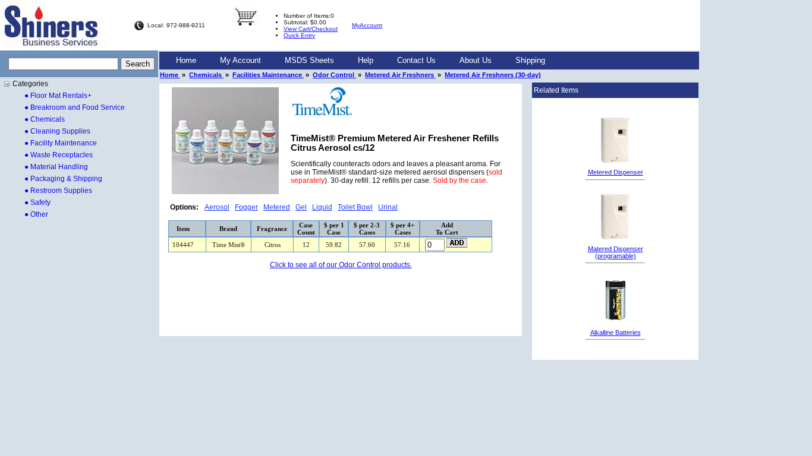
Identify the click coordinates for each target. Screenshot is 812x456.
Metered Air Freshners (400, 74)
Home (186, 60)
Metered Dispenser (615, 172)
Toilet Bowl (355, 207)
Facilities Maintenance (268, 74)
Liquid (322, 207)
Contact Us (416, 60)
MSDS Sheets (309, 60)
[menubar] (360, 60)
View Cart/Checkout (311, 29)
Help (365, 60)
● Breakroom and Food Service (74, 107)
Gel (301, 207)
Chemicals (206, 74)
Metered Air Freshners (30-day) (493, 74)
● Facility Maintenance (60, 143)
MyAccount (367, 25)
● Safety (37, 202)
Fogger (246, 207)
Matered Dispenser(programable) (615, 252)
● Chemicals (44, 119)
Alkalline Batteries (615, 332)
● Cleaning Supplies (57, 131)
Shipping (530, 60)
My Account (240, 60)
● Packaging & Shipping (63, 179)
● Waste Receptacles (58, 155)
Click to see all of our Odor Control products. (341, 265)
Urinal (388, 207)
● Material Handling (56, 167)
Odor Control (334, 74)
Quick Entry (299, 35)
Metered (276, 207)
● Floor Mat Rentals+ (58, 95)
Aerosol (216, 207)
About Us (475, 60)
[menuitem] (186, 60)
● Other (36, 214)
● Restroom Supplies (58, 190)
